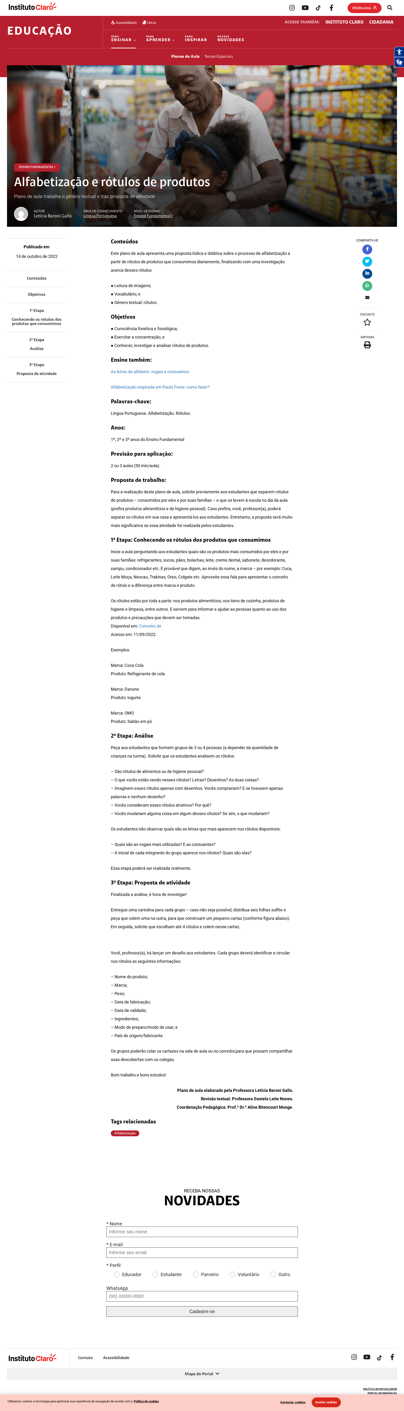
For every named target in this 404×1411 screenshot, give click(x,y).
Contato (85, 1358)
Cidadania (381, 22)
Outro (284, 1274)
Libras (151, 23)
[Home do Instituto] (32, 8)
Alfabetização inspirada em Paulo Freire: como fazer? (160, 387)
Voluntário (248, 1274)
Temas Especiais (218, 57)
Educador (131, 1274)
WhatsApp (117, 1288)
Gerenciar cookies (292, 1402)
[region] (202, 1402)
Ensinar (121, 39)
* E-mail (114, 1244)
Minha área (361, 8)
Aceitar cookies (326, 1402)
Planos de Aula (185, 57)
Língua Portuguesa (100, 216)
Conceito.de (150, 626)
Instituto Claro (344, 22)
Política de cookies (146, 1401)
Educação (39, 32)
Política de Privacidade (380, 1389)
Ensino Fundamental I (153, 216)
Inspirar (196, 39)
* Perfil (113, 1265)
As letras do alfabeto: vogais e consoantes (150, 371)
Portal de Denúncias (382, 1393)
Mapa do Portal (199, 1374)
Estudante (171, 1274)
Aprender (158, 39)
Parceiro (210, 1274)
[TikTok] (318, 8)
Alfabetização (125, 1133)
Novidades (230, 39)
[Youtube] (305, 8)
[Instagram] (292, 8)
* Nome (114, 1224)
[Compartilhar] (367, 249)
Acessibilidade (126, 23)
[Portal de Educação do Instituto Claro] (32, 1360)
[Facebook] (331, 8)
